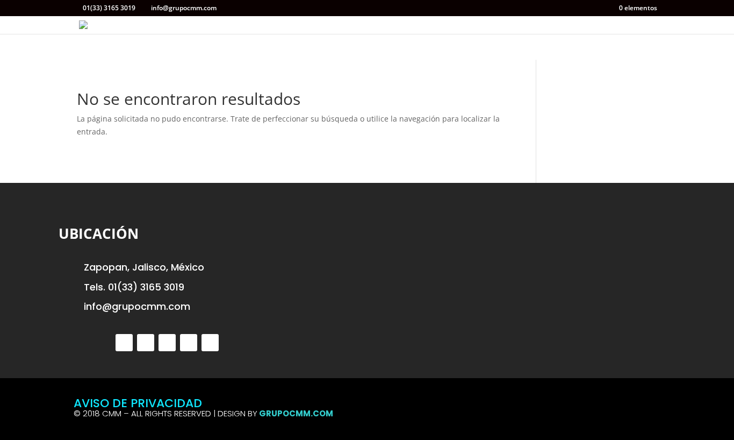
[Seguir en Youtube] (210, 342)
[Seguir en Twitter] (124, 342)
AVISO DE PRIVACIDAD (138, 403)
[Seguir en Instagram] (167, 342)
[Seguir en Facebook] (145, 342)
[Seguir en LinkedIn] (188, 342)
